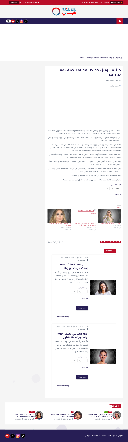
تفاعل (86, 327)
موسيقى (70, 412)
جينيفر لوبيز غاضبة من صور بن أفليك (111, 223)
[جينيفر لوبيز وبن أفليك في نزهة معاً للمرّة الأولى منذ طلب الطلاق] (84, 216)
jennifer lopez (63, 242)
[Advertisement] (64, 41)
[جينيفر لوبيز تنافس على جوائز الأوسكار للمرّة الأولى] (59, 216)
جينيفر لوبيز (51, 242)
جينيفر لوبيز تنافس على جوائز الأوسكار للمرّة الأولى (60, 224)
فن (111, 412)
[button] (110, 406)
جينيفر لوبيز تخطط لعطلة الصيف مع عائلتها (98, 57)
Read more (82, 308)
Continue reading (62, 316)
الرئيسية (119, 57)
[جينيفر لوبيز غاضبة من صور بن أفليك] (109, 216)
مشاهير (118, 80)
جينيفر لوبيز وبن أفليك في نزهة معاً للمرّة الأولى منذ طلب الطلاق (85, 224)
